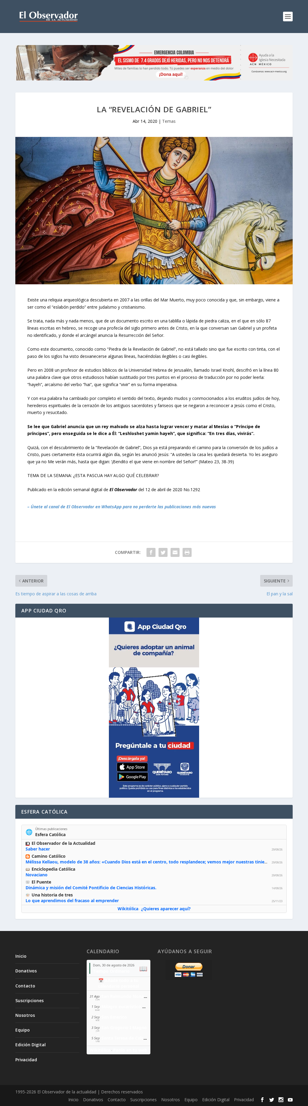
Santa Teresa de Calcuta (125, 1038)
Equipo (22, 1030)
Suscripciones (29, 1000)
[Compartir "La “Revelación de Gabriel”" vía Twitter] (163, 552)
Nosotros (25, 1015)
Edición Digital (30, 1044)
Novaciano (37, 875)
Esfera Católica (50, 834)
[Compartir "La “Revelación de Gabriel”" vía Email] (175, 552)
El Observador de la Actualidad (63, 843)
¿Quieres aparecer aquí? (166, 908)
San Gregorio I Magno (124, 1027)
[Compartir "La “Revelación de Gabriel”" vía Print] (187, 552)
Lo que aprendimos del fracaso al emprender (72, 900)
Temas (169, 121)
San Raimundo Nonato (124, 996)
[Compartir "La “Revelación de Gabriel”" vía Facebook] (151, 552)
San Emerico (114, 1017)
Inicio (20, 956)
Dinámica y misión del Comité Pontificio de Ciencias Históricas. (91, 887)
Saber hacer (38, 849)
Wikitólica (128, 908)
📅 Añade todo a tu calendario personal (118, 983)
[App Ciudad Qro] (154, 708)
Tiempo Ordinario (111, 971)
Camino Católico (49, 856)
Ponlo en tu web (130, 1050)
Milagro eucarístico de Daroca (132, 1006)
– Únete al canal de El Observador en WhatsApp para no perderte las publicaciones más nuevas (121, 506)
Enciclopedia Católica (53, 869)
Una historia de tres (52, 895)
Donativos (26, 971)
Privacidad (26, 1059)
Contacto (25, 986)
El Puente (41, 882)
